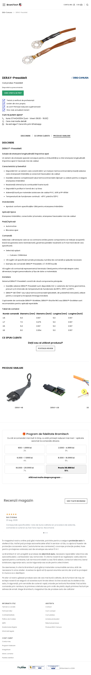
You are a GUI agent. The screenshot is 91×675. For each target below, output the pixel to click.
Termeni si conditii (8, 607)
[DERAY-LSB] (55, 388)
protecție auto (76, 540)
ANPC (4, 623)
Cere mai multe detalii (16, 121)
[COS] (79, 5)
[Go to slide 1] (43, 532)
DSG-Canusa (7, 12)
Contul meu (6, 641)
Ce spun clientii (42, 135)
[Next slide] (84, 391)
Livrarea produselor (52, 619)
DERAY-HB (19, 407)
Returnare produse (52, 623)
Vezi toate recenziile (76, 501)
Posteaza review (45, 348)
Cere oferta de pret (13, 93)
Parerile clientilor (8, 658)
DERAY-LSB (54, 407)
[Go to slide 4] (47, 532)
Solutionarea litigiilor (9, 627)
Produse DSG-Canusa (54, 627)
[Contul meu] (69, 5)
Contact (49, 607)
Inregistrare (6, 650)
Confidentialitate (8, 615)
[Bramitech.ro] (14, 5)
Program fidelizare (8, 646)
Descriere (25, 135)
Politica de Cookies (9, 619)
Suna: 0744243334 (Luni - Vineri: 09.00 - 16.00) (27, 118)
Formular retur (7, 611)
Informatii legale (8, 631)
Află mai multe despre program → (46, 477)
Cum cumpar (50, 611)
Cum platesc (50, 615)
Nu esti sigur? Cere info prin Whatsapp (23, 124)
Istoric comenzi (7, 654)
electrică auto (48, 554)
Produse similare (61, 135)
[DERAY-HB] (19, 388)
